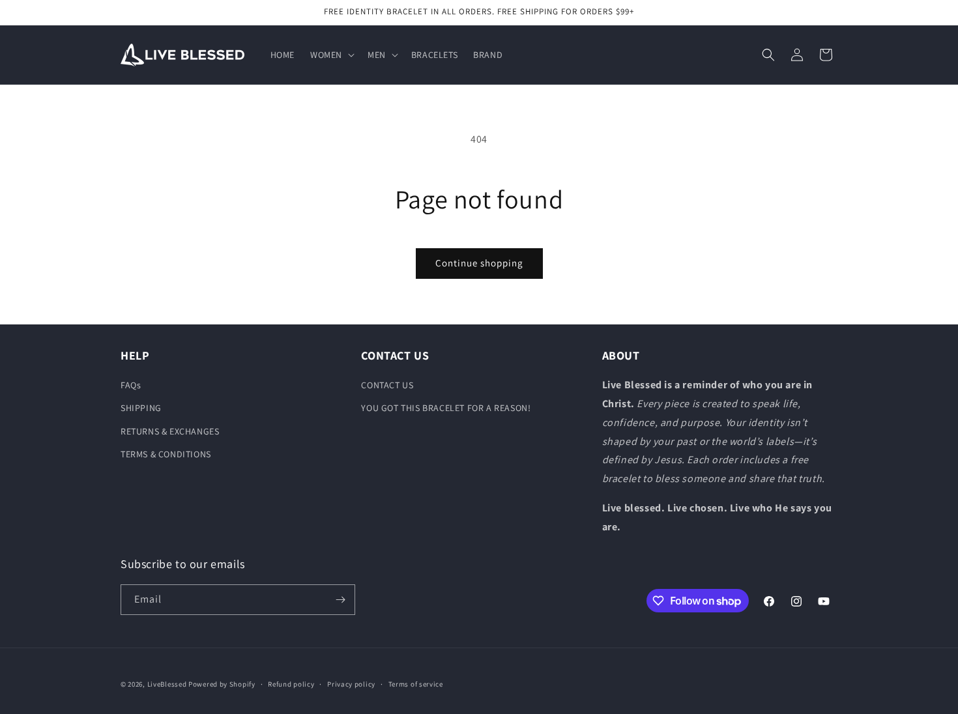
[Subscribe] (340, 599)
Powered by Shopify (221, 684)
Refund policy (291, 684)
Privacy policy (351, 684)
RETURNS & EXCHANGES (170, 431)
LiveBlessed (167, 684)
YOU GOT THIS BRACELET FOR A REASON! (445, 408)
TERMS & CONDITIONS (166, 454)
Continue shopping (479, 263)
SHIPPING (141, 408)
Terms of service (415, 684)
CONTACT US (387, 385)
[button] (331, 54)
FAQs (131, 385)
